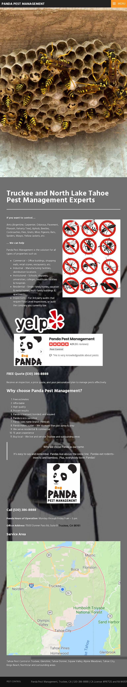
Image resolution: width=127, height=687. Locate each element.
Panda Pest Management (23, 4)
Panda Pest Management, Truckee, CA (51, 682)
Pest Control (14, 681)
